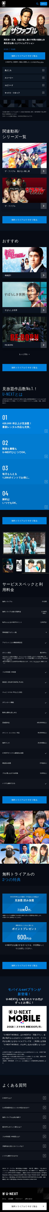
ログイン (43, 4)
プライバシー (19, 1198)
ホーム (4, 1198)
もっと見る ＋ (24, 354)
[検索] (37, 4)
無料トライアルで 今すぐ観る (25, 55)
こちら (41, 62)
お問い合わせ (28, 1198)
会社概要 (10, 1198)
